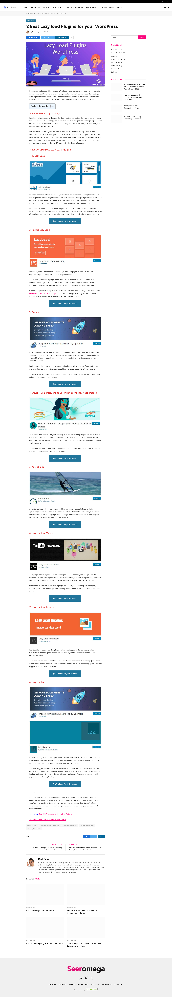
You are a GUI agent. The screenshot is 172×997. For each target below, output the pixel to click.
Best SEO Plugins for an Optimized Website (55, 814)
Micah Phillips (36, 32)
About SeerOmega (76, 984)
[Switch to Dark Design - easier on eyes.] (165, 7)
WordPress (34, 13)
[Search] (168, 7)
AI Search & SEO (58, 7)
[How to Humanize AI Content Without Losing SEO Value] (116, 97)
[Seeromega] (10, 7)
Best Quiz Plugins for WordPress (40, 910)
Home (25, 7)
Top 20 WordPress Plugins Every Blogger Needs (47, 819)
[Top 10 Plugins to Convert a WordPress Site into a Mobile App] (86, 927)
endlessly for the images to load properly (45, 293)
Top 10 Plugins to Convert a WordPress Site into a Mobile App (84, 944)
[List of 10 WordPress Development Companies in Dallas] (86, 894)
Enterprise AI (35, 7)
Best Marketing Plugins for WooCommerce (45, 943)
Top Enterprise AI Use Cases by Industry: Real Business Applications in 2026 (134, 86)
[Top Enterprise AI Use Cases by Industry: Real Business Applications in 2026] (116, 87)
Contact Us (118, 984)
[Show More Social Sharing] (72, 37)
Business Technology (75, 7)
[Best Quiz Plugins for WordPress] (45, 894)
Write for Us (121, 7)
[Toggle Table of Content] (51, 106)
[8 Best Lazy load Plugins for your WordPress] (65, 85)
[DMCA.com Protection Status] (92, 990)
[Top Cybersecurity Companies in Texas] (116, 108)
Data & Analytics (92, 7)
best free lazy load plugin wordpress (39, 826)
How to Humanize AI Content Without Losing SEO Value (133, 97)
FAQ (86, 984)
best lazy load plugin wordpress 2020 (65, 826)
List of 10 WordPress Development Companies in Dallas (82, 911)
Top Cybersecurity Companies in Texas (131, 107)
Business (114, 56)
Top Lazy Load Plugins (34, 829)
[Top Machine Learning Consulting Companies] (116, 119)
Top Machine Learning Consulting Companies (132, 117)
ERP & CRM (52, 984)
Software (114, 72)
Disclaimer (95, 984)
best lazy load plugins (87, 826)
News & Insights (108, 7)
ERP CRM (46, 7)
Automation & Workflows (119, 53)
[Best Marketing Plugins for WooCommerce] (45, 927)
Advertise (62, 984)
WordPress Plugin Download (66, 221)
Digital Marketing (116, 66)
